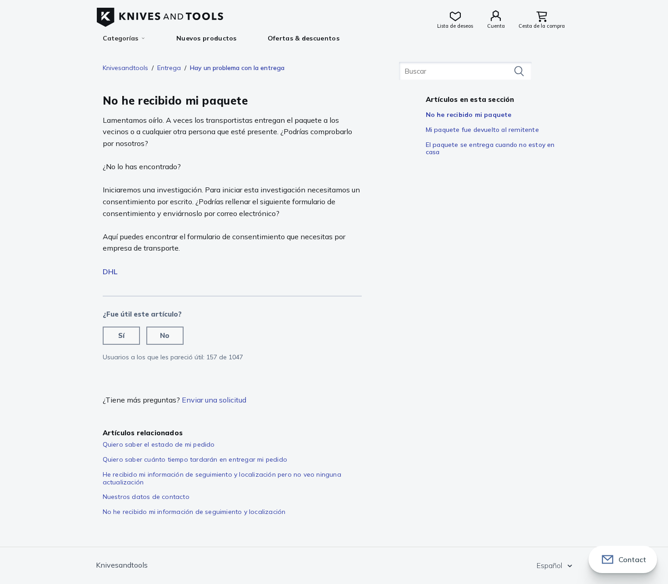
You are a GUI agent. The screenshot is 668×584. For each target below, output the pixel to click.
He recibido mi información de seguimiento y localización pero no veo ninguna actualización (222, 478)
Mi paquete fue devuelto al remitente (482, 130)
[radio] (121, 336)
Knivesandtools (125, 68)
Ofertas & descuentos (303, 38)
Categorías (120, 38)
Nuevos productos (206, 38)
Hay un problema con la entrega (237, 68)
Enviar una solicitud (214, 399)
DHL (110, 271)
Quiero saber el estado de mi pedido (159, 444)
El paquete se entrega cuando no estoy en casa (490, 148)
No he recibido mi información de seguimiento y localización (194, 512)
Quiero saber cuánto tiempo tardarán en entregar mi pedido (195, 459)
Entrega (169, 68)
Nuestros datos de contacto (146, 497)
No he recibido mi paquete (469, 115)
